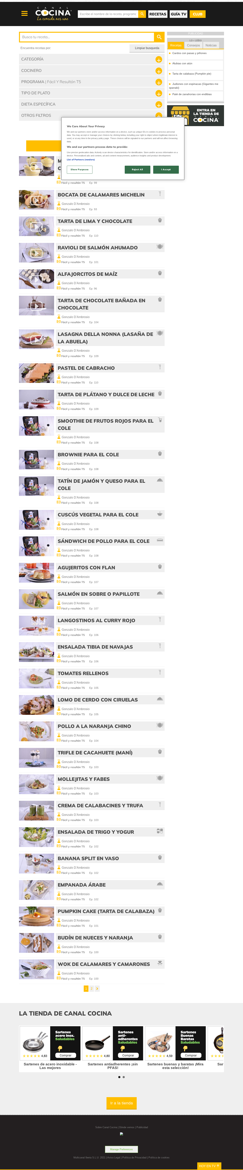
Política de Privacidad (134, 1157)
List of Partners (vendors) (81, 159)
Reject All (137, 169)
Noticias (211, 45)
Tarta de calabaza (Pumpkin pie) (191, 73)
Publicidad (142, 1127)
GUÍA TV (178, 14)
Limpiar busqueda (147, 48)
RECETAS (157, 14)
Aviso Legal (113, 1157)
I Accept (166, 169)
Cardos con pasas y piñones (189, 53)
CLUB (197, 14)
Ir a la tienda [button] (121, 1103)
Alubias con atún (182, 63)
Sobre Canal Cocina (106, 1127)
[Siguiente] (97, 988)
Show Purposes (79, 169)
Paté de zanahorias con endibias (192, 94)
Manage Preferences (121, 1149)
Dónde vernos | (127, 1127)
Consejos (193, 45)
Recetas (175, 45)
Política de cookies (159, 1157)
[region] (123, 148)
